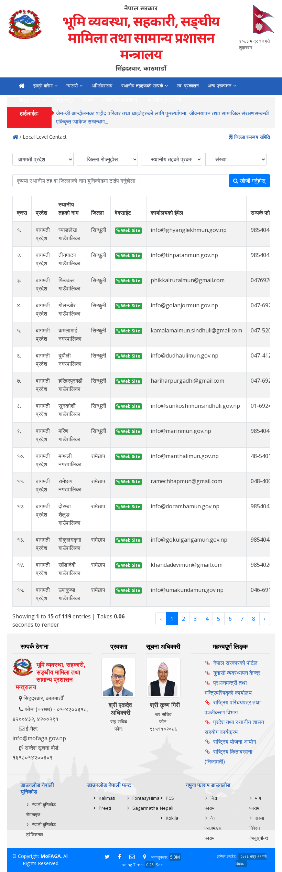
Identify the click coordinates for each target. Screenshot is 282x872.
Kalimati (107, 798)
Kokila (172, 818)
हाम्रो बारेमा (43, 85)
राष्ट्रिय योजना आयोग (234, 741)
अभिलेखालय (101, 85)
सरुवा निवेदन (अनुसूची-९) (258, 828)
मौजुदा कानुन (29, 100)
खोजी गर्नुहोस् (251, 180)
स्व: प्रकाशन (188, 85)
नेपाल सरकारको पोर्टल (235, 663)
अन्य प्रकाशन (219, 85)
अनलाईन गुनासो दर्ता (164, 100)
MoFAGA (51, 856)
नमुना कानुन (64, 100)
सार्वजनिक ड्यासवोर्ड (120, 100)
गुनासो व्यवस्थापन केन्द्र (236, 673)
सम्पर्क (88, 100)
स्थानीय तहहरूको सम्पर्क (142, 85)
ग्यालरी (72, 85)
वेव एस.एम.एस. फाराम (214, 828)
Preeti (105, 808)
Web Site (130, 230)
